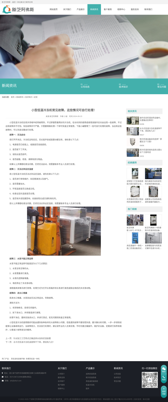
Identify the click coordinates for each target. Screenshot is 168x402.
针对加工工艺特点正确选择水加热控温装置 (32, 338)
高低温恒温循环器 (18, 359)
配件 (87, 388)
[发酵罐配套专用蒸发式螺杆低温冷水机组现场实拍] (153, 238)
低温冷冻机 (90, 385)
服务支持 (135, 9)
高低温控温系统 (92, 381)
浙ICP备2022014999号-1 (124, 399)
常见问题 (117, 381)
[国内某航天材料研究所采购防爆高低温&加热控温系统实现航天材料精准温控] (153, 173)
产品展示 (81, 9)
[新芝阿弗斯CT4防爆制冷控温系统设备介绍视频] (153, 220)
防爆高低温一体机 (33, 359)
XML (112, 399)
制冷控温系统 (91, 377)
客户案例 (108, 9)
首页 (12, 97)
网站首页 (54, 9)
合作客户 (61, 381)
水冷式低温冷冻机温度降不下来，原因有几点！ (34, 342)
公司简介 (61, 374)
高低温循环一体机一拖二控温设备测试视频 (135, 248)
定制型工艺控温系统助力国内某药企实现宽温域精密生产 (135, 184)
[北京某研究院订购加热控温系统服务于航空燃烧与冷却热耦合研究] (135, 191)
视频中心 (121, 9)
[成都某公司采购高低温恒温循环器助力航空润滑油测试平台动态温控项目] (153, 191)
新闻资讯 (94, 9)
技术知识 (28, 97)
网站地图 (106, 399)
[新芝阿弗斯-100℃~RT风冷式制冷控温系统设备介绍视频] (135, 220)
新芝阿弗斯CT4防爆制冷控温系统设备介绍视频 (153, 230)
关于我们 (67, 9)
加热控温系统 (91, 374)
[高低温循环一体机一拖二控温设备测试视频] (135, 238)
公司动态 (117, 374)
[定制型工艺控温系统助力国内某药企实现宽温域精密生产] (135, 173)
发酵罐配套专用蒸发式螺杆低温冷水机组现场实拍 (153, 248)
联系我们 (148, 9)
